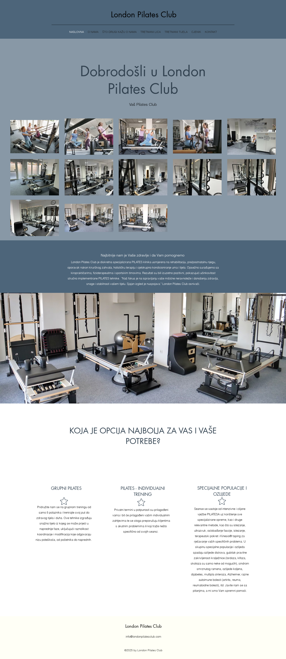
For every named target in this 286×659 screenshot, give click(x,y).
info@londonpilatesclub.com (143, 636)
